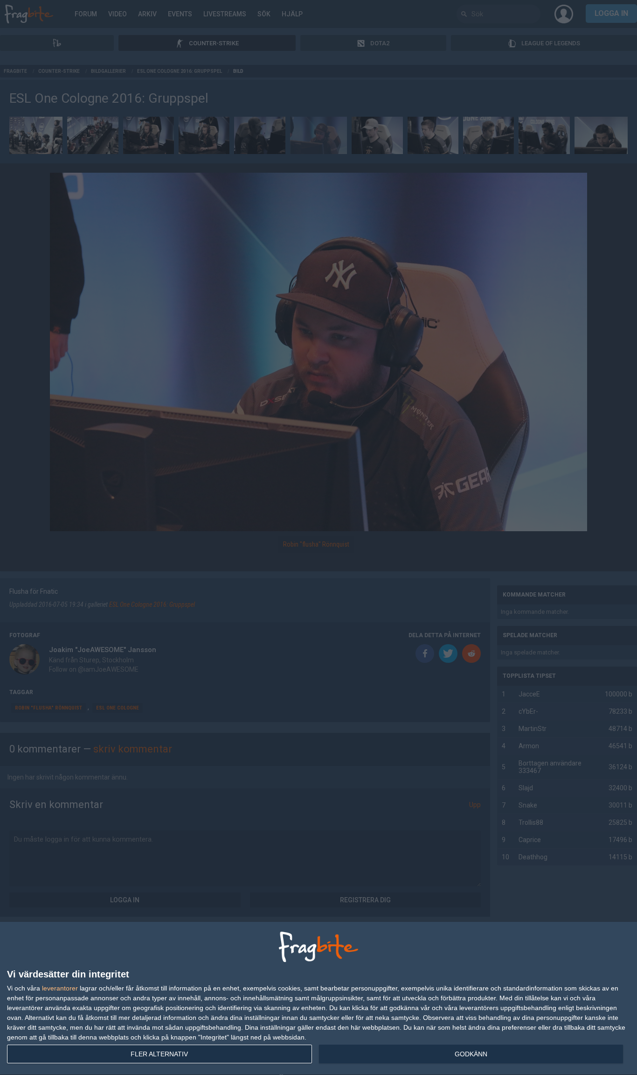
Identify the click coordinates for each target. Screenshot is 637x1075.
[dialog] (318, 998)
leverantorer (60, 988)
